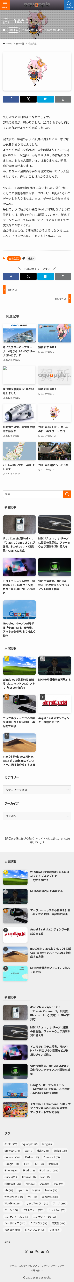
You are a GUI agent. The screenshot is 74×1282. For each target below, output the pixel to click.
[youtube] (32, 1252)
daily (31, 258)
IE (27, 1163)
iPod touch (48, 1170)
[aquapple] (37, 5)
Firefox (32, 1157)
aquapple (30, 1144)
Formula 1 (52, 1157)
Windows (50, 1196)
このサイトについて (29, 1265)
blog (47, 1144)
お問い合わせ (37, 1270)
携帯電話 (12, 1229)
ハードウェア (15, 1223)
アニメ (59, 1203)
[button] (11, 99)
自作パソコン (35, 1229)
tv (36, 1190)
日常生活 (13, 30)
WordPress (13, 1203)
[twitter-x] (26, 1252)
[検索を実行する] (67, 494)
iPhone (11, 1170)
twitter (51, 1190)
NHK (30, 1183)
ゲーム (11, 1210)
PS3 (58, 1183)
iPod (29, 1170)
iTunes (11, 1177)
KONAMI (29, 1177)
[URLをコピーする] (63, 99)
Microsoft (13, 1183)
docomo (13, 1157)
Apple (11, 1144)
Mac (45, 1177)
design (60, 1150)
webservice (14, 1196)
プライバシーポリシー (53, 1265)
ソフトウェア (33, 1210)
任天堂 (58, 1223)
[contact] (42, 1252)
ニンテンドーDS (44, 1216)
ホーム (13, 1265)
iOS (39, 1163)
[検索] (48, 1252)
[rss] (37, 1252)
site (9, 1190)
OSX (44, 1183)
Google (12, 1163)
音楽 (54, 1229)
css (28, 1150)
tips (23, 1190)
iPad (53, 1163)
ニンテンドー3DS (17, 1216)
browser (12, 1150)
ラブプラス (38, 1223)
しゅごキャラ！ (37, 1203)
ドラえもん (56, 1210)
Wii (32, 1196)
